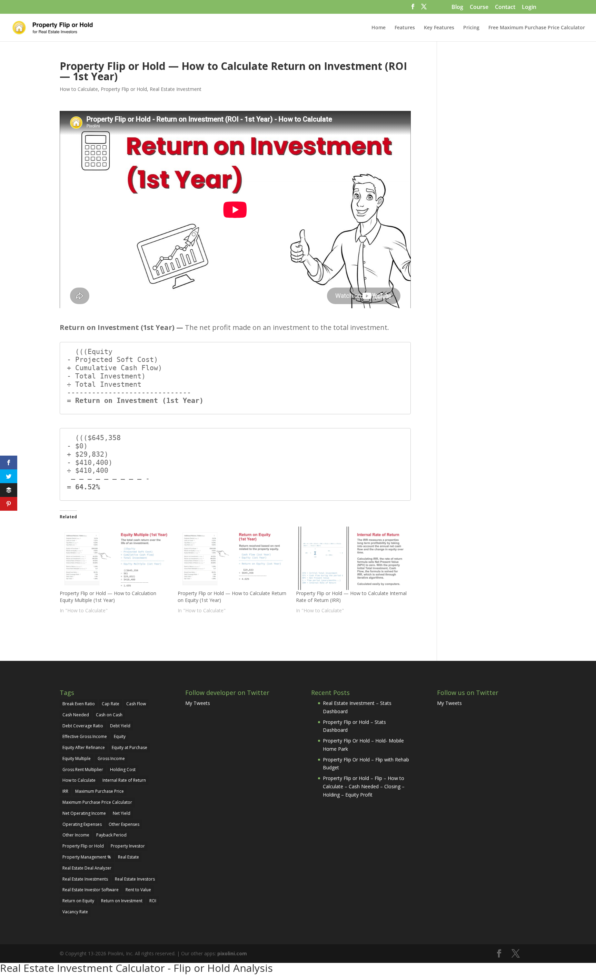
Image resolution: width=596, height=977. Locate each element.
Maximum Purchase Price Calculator (97, 802)
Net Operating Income (84, 813)
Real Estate (128, 857)
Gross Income (111, 758)
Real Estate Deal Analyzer (86, 868)
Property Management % (86, 857)
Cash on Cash (109, 715)
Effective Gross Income (84, 736)
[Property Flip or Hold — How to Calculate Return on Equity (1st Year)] (233, 558)
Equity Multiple (76, 758)
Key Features (439, 28)
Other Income (75, 835)
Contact (505, 7)
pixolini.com (232, 953)
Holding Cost (123, 769)
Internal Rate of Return (124, 780)
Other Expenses (124, 824)
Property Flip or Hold (124, 89)
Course (479, 7)
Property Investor (128, 846)
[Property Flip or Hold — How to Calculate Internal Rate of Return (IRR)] (351, 558)
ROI (152, 901)
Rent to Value (138, 890)
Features (405, 28)
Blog (457, 7)
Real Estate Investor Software (90, 890)
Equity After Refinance (83, 747)
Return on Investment (121, 901)
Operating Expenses (82, 824)
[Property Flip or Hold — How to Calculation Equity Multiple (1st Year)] (115, 558)
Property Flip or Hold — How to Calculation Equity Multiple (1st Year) (108, 596)
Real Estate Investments (85, 879)
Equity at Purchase (129, 747)
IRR (65, 791)
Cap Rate (110, 704)
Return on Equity (78, 901)
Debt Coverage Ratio (82, 726)
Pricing (471, 28)
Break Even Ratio (78, 704)
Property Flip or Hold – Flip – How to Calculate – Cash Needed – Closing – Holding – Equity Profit (364, 786)
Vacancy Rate (75, 912)
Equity (120, 736)
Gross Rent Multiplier (82, 769)
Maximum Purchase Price (99, 791)
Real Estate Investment (175, 89)
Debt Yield (120, 726)
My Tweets (197, 703)
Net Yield (121, 813)
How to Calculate (79, 89)
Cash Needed (75, 715)
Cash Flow (136, 704)
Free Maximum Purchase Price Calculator (536, 28)
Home (378, 28)
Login (529, 7)
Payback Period (111, 835)
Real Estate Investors (135, 879)
